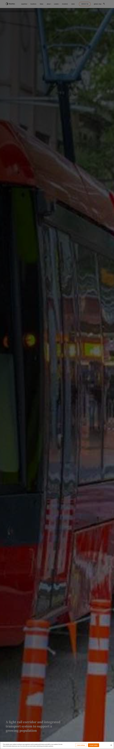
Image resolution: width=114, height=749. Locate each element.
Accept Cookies (93, 745)
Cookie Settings (81, 745)
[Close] (111, 745)
